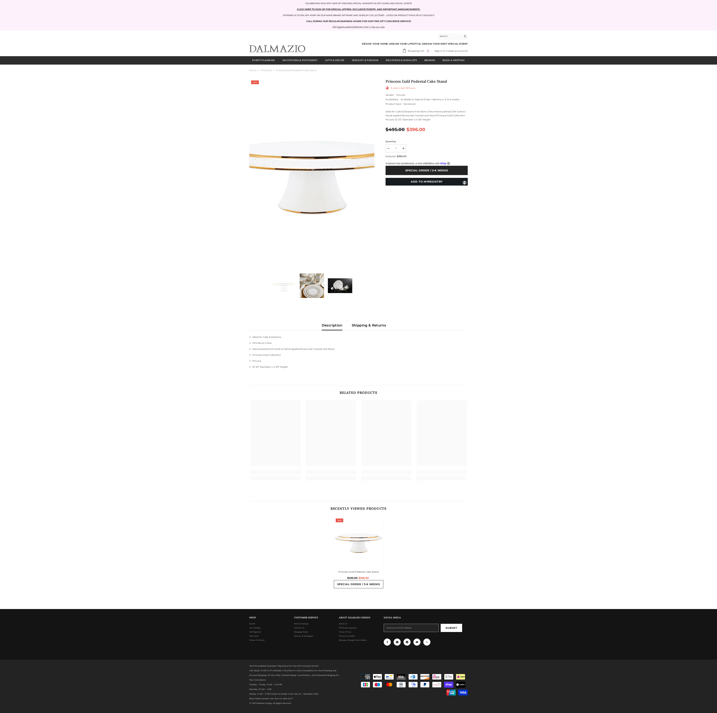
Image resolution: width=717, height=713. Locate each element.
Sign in (439, 50)
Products (266, 70)
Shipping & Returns (369, 325)
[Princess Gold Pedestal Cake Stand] (358, 541)
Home (253, 70)
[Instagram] (397, 642)
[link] (275, 472)
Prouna (400, 95)
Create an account (457, 50)
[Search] (453, 36)
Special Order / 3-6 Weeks (427, 170)
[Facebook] (387, 642)
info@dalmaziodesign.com (350, 27)
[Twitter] (426, 642)
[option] (312, 171)
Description (332, 325)
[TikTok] (407, 642)
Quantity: (391, 141)
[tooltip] (465, 182)
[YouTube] (416, 642)
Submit (451, 628)
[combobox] (450, 36)
